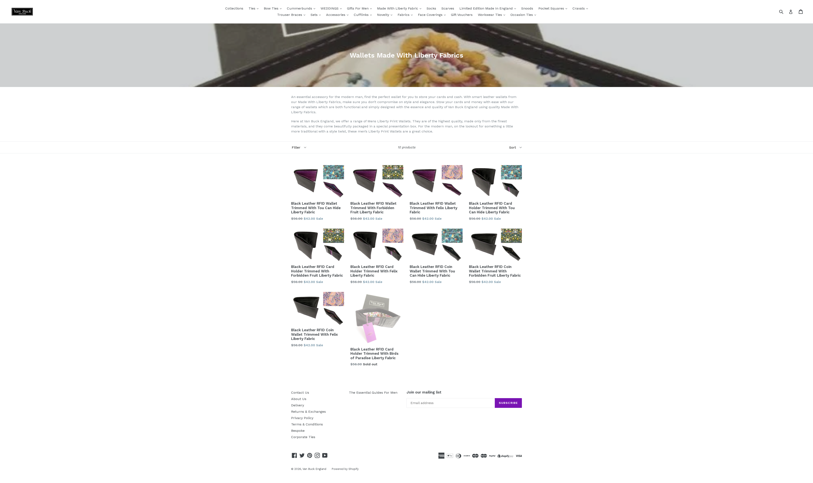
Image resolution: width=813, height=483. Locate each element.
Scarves (447, 8)
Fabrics (404, 15)
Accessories (336, 15)
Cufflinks (362, 15)
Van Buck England (314, 469)
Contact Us (300, 393)
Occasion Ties (522, 15)
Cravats (579, 8)
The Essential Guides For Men (373, 393)
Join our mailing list (423, 392)
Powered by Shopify (345, 469)
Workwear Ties (490, 15)
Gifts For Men (358, 8)
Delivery (297, 405)
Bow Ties (271, 8)
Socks (431, 8)
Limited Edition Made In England (486, 8)
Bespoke (298, 431)
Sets (315, 15)
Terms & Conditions (307, 424)
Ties (252, 8)
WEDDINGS (330, 8)
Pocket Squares (551, 8)
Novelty (383, 15)
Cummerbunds (300, 8)
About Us (298, 399)
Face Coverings (431, 15)
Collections (234, 8)
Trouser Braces (290, 15)
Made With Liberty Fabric (398, 8)
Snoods (527, 8)
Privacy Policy (302, 418)
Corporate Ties (303, 437)
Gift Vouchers (462, 15)
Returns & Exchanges (308, 412)
